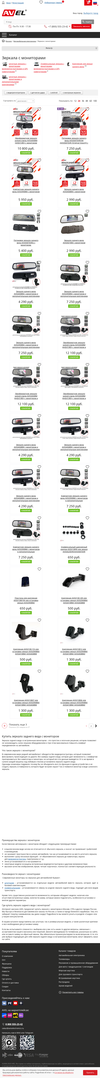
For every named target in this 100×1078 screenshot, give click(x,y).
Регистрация (18, 3)
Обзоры (5, 975)
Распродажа (64, 982)
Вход (8, 3)
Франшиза (6, 963)
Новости (5, 971)
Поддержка (7, 967)
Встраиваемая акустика (69, 978)
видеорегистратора (17, 859)
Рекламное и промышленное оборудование (78, 963)
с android (53, 92)
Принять (90, 1072)
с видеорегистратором (16, 92)
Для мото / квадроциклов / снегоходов (76, 966)
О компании (7, 956)
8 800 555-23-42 (14, 1024)
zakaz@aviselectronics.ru (13, 1028)
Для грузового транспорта (70, 974)
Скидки (5, 986)
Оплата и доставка (10, 982)
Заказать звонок (81, 26)
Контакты (6, 990)
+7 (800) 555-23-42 (58, 26)
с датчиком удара (37, 92)
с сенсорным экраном (72, 92)
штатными (9, 883)
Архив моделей (65, 985)
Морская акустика (67, 970)
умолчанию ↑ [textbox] (22, 101)
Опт (3, 960)
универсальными (12, 888)
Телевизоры (64, 959)
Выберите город (90, 13)
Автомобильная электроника (72, 955)
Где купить (7, 979)
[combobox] (25, 101)
